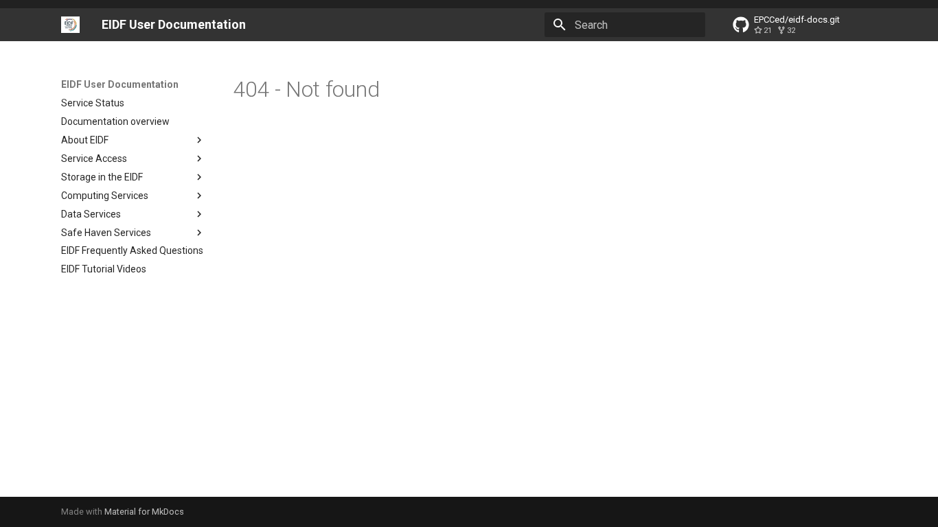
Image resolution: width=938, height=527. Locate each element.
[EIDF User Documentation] (70, 24)
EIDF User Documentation (120, 84)
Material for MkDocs (144, 511)
